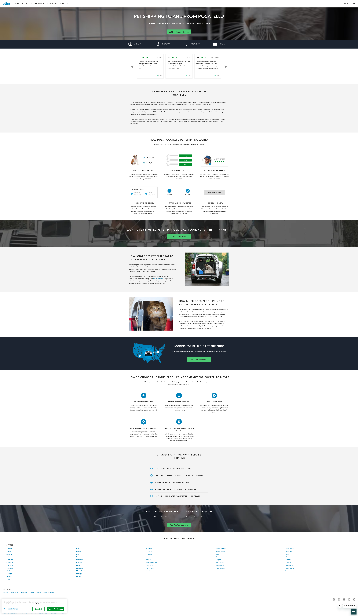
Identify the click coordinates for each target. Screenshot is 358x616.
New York (149, 571)
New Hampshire (151, 562)
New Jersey (150, 565)
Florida (9, 571)
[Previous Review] (133, 66)
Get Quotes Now (179, 236)
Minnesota (79, 576)
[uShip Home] (6, 3)
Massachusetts (81, 571)
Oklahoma (219, 557)
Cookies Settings (11, 609)
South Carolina (220, 568)
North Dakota (220, 551)
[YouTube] (349, 599)
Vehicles (5, 592)
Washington (289, 565)
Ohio (217, 554)
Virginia (288, 562)
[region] (34, 606)
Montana (149, 554)
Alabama (9, 548)
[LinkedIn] (354, 599)
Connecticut (11, 565)
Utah (287, 557)
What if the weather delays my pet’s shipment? (176, 489)
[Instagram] (339, 599)
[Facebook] (334, 599)
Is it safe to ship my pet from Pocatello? (173, 469)
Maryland (79, 568)
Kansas (78, 557)
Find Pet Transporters (179, 525)
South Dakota (289, 548)
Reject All (38, 609)
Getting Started (19, 3)
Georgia (9, 573)
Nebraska (149, 557)
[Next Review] (225, 66)
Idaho (8, 579)
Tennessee (288, 551)
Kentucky (79, 559)
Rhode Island (220, 565)
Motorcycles (14, 592)
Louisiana (79, 562)
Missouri (149, 551)
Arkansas (10, 557)
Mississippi (149, 548)
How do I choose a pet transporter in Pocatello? (177, 496)
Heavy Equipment (49, 592)
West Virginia (289, 568)
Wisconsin (288, 571)
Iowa (78, 554)
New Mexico (150, 568)
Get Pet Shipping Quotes (179, 32)
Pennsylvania (220, 562)
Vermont (288, 559)
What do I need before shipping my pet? (172, 482)
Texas (287, 554)
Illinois (78, 548)
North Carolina (221, 548)
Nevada (148, 559)
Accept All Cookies (55, 609)
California (10, 559)
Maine (78, 565)
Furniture (24, 592)
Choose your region (348, 604)
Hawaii (9, 576)
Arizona (9, 554)
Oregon (218, 559)
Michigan (79, 573)
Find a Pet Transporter (199, 360)
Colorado (10, 562)
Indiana (78, 551)
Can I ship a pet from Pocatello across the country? (179, 475)
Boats (39, 592)
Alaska (9, 551)
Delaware (10, 568)
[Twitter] (344, 599)
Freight (32, 592)
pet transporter (158, 278)
